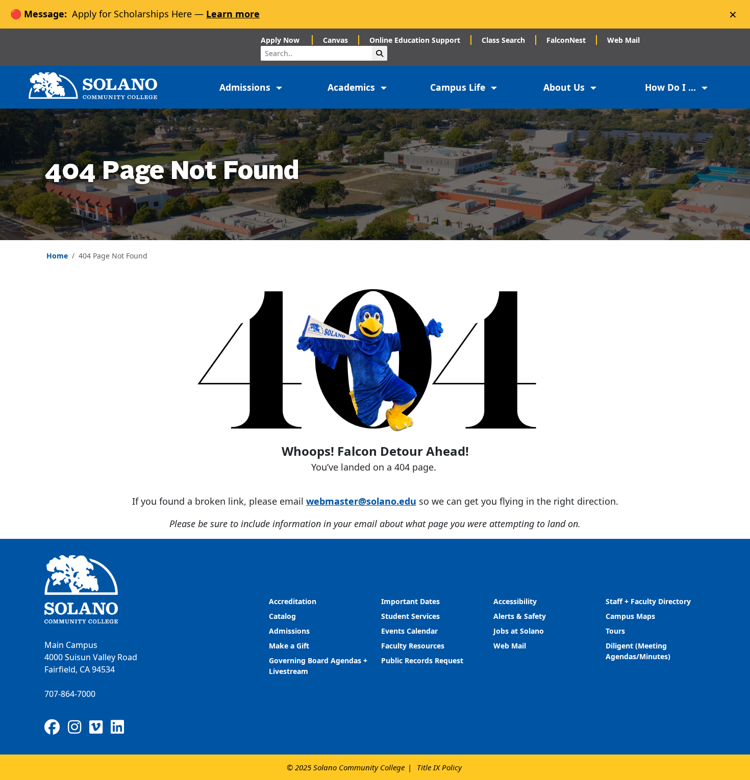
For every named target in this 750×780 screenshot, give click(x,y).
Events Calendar (409, 631)
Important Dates (410, 601)
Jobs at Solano (518, 631)
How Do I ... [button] (671, 87)
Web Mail (623, 40)
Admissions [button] (246, 87)
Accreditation (292, 601)
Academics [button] (353, 87)
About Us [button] (565, 87)
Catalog (282, 616)
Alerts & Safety (519, 616)
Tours (615, 631)
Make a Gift (289, 646)
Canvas (335, 40)
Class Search (503, 40)
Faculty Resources (412, 646)
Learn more (233, 14)
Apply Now (281, 40)
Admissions (290, 631)
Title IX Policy (439, 767)
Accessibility (515, 601)
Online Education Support (414, 40)
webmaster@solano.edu (361, 501)
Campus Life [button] (459, 87)
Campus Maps (630, 616)
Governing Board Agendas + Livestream (318, 666)
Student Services (410, 616)
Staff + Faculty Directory (648, 601)
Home (57, 256)
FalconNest (566, 40)
